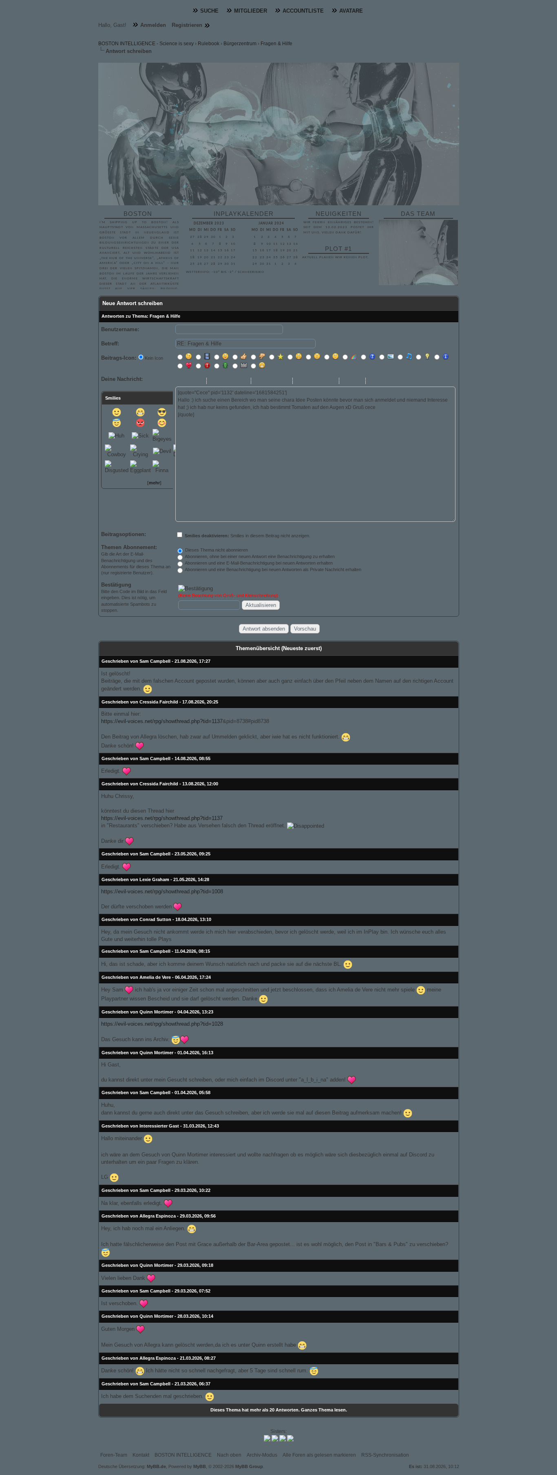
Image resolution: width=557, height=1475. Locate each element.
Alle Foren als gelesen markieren (319, 1455)
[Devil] (162, 451)
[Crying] (140, 451)
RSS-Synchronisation (385, 1455)
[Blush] (161, 422)
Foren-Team (113, 1455)
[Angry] (140, 422)
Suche (209, 11)
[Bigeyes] (162, 436)
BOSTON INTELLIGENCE (183, 1455)
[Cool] (161, 412)
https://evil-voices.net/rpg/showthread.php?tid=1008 (162, 891)
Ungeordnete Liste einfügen (347, 382)
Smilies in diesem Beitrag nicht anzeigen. (247, 535)
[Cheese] (140, 412)
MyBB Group (249, 1466)
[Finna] (162, 467)
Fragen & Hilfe (276, 43)
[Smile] (116, 412)
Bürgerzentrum (239, 43)
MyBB (199, 1466)
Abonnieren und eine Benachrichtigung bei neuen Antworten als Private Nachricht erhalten (272, 569)
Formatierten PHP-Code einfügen (383, 382)
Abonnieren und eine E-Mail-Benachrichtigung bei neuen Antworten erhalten (258, 563)
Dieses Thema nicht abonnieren (216, 549)
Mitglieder (250, 11)
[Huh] (116, 436)
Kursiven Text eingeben (188, 382)
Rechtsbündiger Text (233, 382)
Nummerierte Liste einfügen (356, 382)
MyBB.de (156, 1466)
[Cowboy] (116, 451)
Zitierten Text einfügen (392, 382)
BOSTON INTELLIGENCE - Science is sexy (146, 43)
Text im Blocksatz (242, 382)
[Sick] (140, 436)
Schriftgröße (270, 382)
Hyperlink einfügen (319, 382)
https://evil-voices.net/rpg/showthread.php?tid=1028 (162, 1024)
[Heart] (139, 746)
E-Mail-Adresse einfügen (310, 382)
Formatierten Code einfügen (374, 382)
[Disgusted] (116, 467)
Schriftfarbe (281, 382)
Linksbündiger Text (215, 382)
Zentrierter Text (224, 382)
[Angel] (116, 422)
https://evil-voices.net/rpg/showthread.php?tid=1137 (162, 721)
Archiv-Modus (262, 1455)
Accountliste (303, 11)
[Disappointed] (305, 826)
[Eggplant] (140, 467)
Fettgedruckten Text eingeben (179, 382)
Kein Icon (154, 358)
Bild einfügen (301, 382)
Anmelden (153, 25)
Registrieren (187, 25)
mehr (154, 482)
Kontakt (141, 1455)
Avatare (351, 11)
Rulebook (208, 43)
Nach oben (229, 1455)
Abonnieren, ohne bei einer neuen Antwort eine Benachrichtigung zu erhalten (259, 556)
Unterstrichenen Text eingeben (197, 382)
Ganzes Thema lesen (323, 1409)
